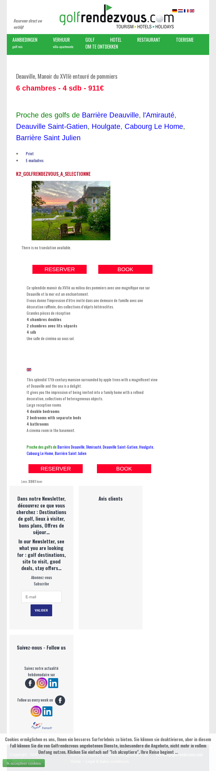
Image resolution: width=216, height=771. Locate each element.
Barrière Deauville (110, 115)
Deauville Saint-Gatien (51, 126)
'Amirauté (159, 115)
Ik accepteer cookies (24, 763)
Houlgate (106, 126)
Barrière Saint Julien (48, 138)
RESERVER (60, 269)
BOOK (125, 269)
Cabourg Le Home (154, 126)
